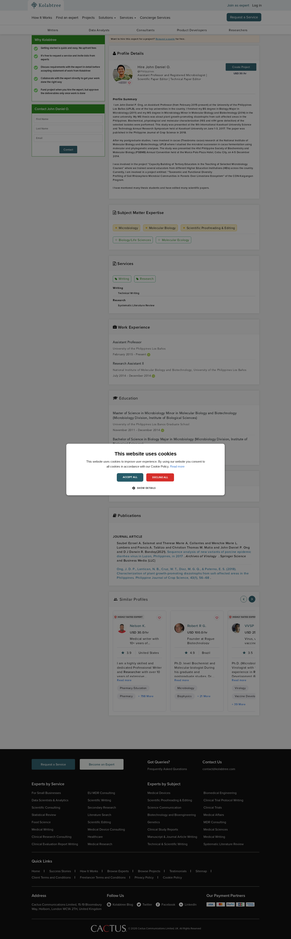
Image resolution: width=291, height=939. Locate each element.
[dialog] (145, 469)
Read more (177, 466)
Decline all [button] (160, 477)
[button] (145, 488)
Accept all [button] (130, 477)
